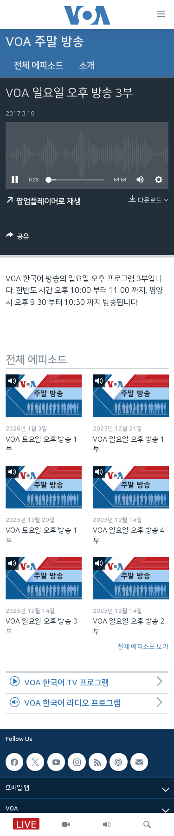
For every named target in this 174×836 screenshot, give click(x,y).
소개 (87, 66)
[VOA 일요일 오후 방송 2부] (131, 578)
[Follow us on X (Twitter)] (35, 762)
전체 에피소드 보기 (142, 646)
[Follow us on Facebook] (14, 762)
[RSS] (97, 762)
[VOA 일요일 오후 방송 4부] (131, 487)
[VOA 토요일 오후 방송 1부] (44, 395)
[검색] (147, 824)
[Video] (66, 824)
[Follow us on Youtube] (56, 762)
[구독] (139, 762)
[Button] (17, 238)
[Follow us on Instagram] (76, 762)
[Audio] (107, 824)
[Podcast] (118, 762)
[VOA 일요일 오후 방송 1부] (131, 395)
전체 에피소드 (38, 66)
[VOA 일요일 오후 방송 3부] (44, 578)
